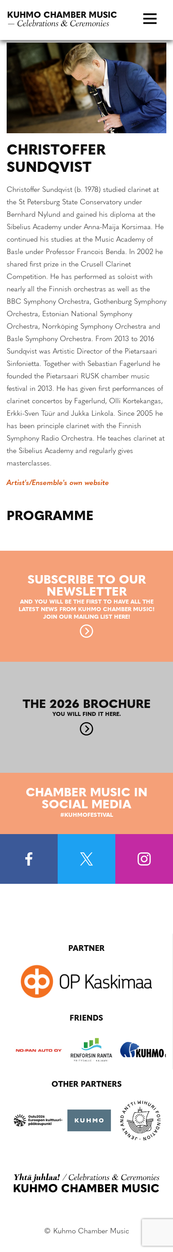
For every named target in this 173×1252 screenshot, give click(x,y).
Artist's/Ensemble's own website (58, 483)
